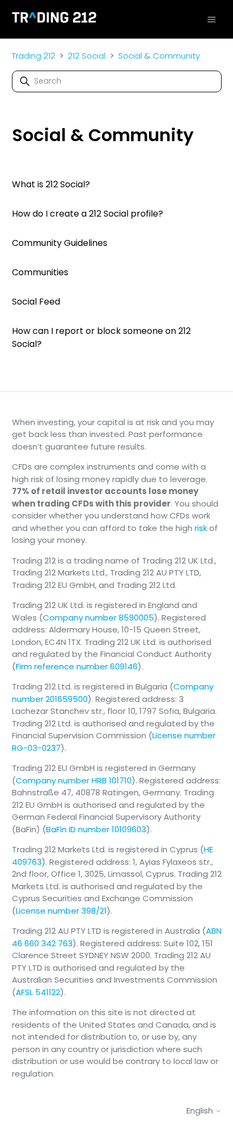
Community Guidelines (59, 243)
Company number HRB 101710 (74, 780)
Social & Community (159, 55)
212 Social (87, 55)
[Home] (54, 19)
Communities (40, 272)
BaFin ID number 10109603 (96, 829)
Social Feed (36, 301)
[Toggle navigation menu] (211, 19)
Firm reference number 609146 (77, 666)
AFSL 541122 (38, 992)
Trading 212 (33, 55)
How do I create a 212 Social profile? (87, 213)
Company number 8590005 (98, 617)
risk (201, 528)
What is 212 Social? (51, 184)
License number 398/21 (61, 910)
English (200, 1110)
